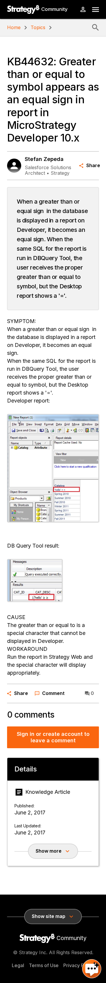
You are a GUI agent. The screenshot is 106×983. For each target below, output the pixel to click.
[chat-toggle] (91, 968)
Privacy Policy (79, 965)
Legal (18, 965)
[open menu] (95, 9)
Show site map (48, 916)
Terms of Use (44, 965)
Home (14, 27)
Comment (53, 693)
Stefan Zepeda (44, 159)
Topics (38, 27)
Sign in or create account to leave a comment (53, 737)
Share (92, 165)
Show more (49, 851)
